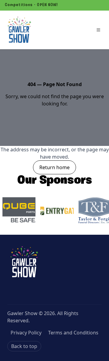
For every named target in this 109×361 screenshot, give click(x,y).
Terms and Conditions (73, 332)
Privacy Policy (26, 332)
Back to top (24, 346)
